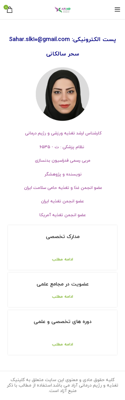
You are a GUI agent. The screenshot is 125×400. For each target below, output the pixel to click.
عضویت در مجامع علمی (63, 284)
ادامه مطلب (62, 260)
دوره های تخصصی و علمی (63, 321)
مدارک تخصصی (62, 236)
